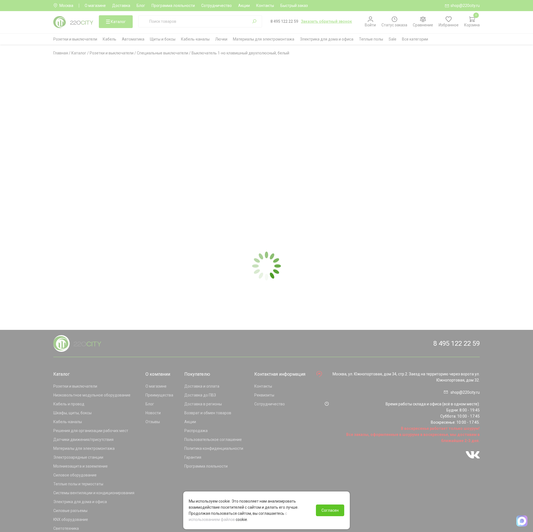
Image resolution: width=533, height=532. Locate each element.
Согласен (330, 510)
